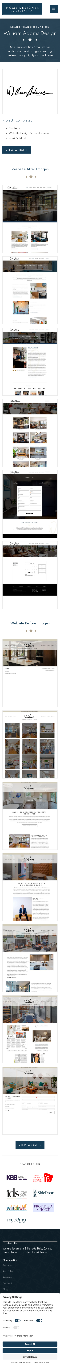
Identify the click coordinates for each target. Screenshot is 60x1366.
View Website (17, 150)
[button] (54, 9)
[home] (22, 9)
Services (8, 1265)
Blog (5, 1289)
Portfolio (8, 1271)
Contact (7, 1283)
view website (30, 1145)
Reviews (7, 1277)
